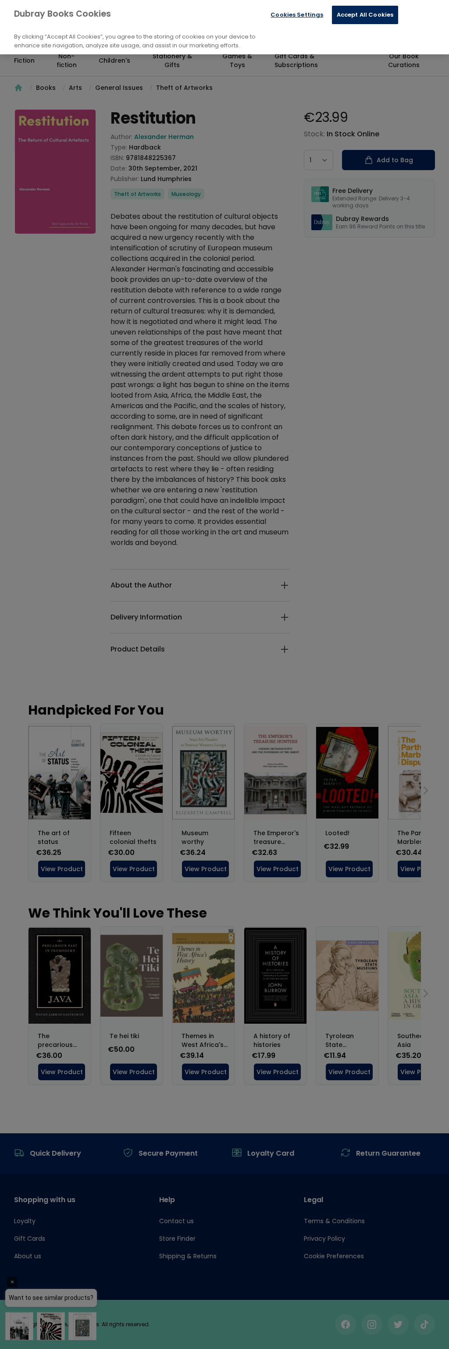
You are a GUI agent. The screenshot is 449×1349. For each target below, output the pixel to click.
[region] (224, 27)
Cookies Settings (297, 15)
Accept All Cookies (365, 15)
